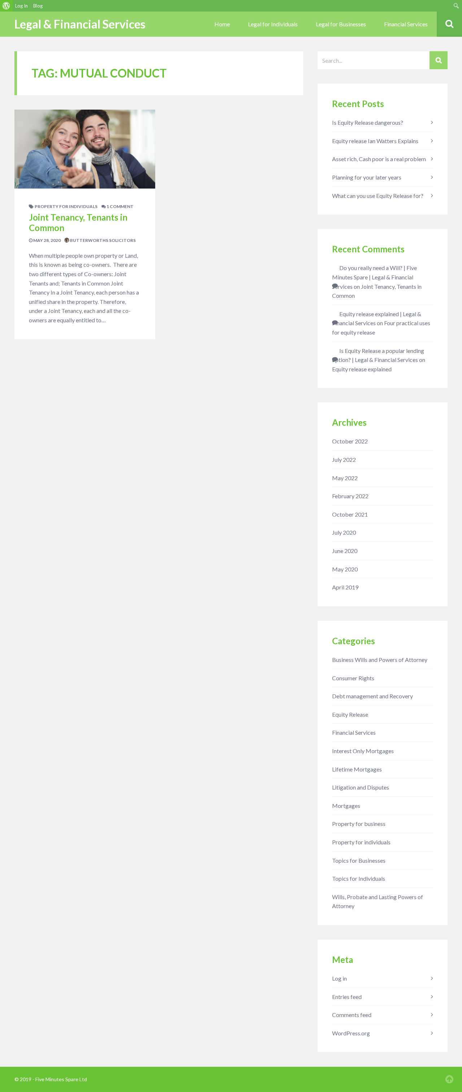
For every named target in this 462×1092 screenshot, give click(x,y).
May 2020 (345, 569)
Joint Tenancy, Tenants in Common (78, 222)
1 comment (120, 206)
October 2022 (350, 441)
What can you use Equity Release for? (377, 195)
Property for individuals (66, 206)
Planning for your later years (366, 177)
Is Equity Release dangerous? (367, 122)
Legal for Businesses (341, 24)
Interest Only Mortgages (363, 750)
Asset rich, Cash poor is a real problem (379, 158)
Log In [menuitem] (21, 6)
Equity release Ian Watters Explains (375, 140)
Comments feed (351, 1014)
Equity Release (350, 714)
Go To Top (449, 1079)
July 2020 (344, 532)
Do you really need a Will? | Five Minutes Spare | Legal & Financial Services (374, 276)
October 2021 (350, 514)
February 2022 (350, 495)
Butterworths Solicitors (102, 240)
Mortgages (346, 805)
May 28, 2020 (46, 240)
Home (222, 24)
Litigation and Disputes (360, 787)
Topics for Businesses (358, 860)
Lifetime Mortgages (357, 769)
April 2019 (345, 587)
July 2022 (344, 459)
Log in (339, 978)
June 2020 (344, 550)
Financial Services (406, 24)
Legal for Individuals (273, 24)
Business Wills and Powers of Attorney (379, 659)
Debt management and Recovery (372, 696)
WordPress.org (351, 1033)
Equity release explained (362, 369)
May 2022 (345, 477)
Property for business (358, 823)
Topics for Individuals (358, 878)
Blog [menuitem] (38, 6)
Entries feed (347, 996)
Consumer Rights (353, 678)
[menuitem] (6, 6)
